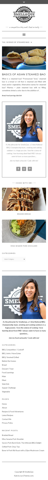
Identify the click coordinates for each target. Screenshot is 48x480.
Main (4, 376)
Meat (4, 380)
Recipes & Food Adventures (13, 411)
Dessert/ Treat (7, 369)
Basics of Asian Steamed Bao (24, 74)
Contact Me (6, 419)
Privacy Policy (7, 423)
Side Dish (19, 95)
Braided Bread (7, 435)
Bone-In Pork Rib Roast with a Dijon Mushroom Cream (23, 450)
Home (4, 404)
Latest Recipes (7, 415)
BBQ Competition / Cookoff (13, 350)
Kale (15, 476)
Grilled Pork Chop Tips (11, 447)
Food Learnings (11, 95)
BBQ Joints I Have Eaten (11, 353)
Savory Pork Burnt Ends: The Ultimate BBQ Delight (21, 443)
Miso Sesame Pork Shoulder (13, 439)
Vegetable (6, 392)
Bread (4, 95)
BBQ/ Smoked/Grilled (10, 357)
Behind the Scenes (9, 361)
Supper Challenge (9, 388)
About (4, 408)
